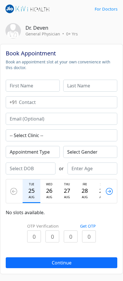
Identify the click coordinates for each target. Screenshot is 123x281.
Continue (62, 263)
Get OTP (88, 226)
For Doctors (106, 9)
